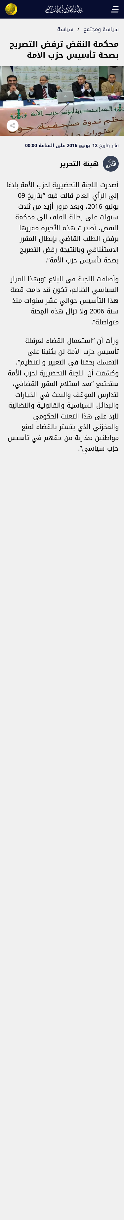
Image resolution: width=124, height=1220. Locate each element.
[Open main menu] (115, 9)
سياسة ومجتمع (101, 29)
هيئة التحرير (79, 163)
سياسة (65, 29)
